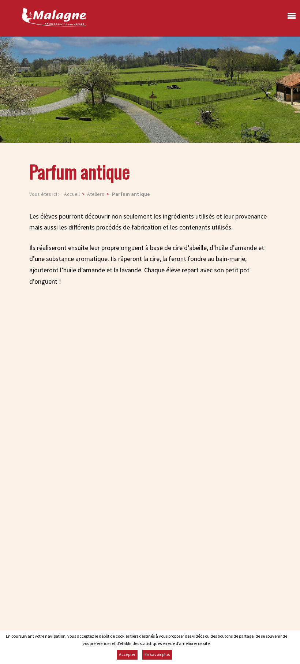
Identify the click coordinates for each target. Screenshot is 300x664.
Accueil (72, 194)
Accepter (127, 654)
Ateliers (95, 194)
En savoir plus (157, 654)
